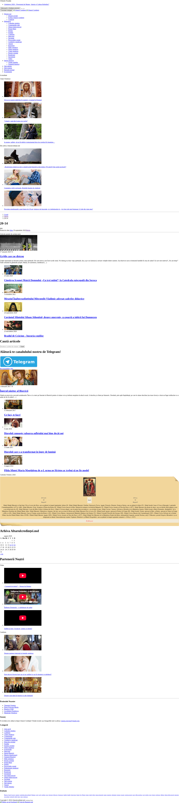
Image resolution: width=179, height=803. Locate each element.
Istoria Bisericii (9, 753)
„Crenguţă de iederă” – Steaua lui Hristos (17, 586)
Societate (11, 38)
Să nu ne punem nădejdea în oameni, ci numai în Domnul (23, 100)
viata (21, 796)
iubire (93, 795)
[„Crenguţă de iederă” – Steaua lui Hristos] (22, 583)
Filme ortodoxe (13, 49)
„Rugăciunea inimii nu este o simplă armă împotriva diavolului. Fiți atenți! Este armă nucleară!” (35, 167)
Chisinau (33, 795)
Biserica (6, 795)
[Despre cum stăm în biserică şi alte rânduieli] (22, 692)
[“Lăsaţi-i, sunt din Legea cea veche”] (22, 117)
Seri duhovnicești (9, 775)
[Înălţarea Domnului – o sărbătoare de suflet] (22, 604)
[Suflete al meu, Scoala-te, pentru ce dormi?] (22, 625)
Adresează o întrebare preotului (10, 8)
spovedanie (7, 796)
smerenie (176, 795)
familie (69, 795)
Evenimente (8, 72)
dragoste (51, 795)
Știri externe (8, 68)
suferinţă (12, 796)
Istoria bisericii (9, 60)
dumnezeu (60, 795)
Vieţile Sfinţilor (9, 787)
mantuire (109, 795)
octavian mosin (128, 795)
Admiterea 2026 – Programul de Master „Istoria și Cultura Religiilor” (26, 4)
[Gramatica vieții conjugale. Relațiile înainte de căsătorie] (22, 184)
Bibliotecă (7, 21)
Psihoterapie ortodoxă (11, 768)
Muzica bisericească (10, 755)
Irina (11, 230)
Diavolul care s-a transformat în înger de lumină (30, 451)
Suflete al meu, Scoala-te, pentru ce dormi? (18, 629)
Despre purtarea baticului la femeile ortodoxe (18, 653)
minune (119, 795)
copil (40, 795)
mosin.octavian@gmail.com (70, 721)
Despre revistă (13, 16)
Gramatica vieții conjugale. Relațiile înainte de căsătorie (22, 188)
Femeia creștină (9, 746)
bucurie (13, 795)
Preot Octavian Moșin (11, 707)
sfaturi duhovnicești (169, 795)
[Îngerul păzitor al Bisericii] (18, 384)
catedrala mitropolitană (25, 795)
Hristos (83, 795)
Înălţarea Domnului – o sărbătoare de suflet (18, 607)
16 (14, 545)
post (144, 795)
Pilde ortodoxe (13, 47)
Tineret (10, 44)
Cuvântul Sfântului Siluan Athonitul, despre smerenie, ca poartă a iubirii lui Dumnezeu (50, 317)
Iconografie (8, 749)
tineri (19, 796)
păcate (153, 795)
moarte (122, 795)
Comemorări (8, 736)
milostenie (114, 795)
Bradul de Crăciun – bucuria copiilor (24, 335)
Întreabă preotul (9, 70)
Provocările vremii (14, 40)
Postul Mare (12, 29)
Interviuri (11, 36)
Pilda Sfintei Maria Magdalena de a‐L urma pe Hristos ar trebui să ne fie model (46, 470)
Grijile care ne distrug (12, 256)
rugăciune (157, 795)
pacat (133, 795)
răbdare (162, 795)
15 (12, 545)
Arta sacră (7, 729)
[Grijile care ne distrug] (18, 250)
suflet (16, 796)
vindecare (25, 796)
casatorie (17, 795)
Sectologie (11, 57)
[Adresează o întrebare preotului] (21, 8)
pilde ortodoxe (138, 795)
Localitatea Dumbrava (11, 711)
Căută (22, 346)
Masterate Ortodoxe (10, 713)
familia (65, 795)
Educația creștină (9, 742)
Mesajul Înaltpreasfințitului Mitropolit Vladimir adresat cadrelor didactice (44, 298)
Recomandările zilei (6, 369)
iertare (87, 795)
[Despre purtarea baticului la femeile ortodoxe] (22, 650)
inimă (90, 795)
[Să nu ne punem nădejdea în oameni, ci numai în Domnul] (22, 96)
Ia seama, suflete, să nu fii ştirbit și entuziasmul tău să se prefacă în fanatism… (29, 142)
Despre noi (7, 14)
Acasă (6, 214)
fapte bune (73, 795)
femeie (78, 795)
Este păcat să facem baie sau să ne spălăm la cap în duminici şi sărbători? (27, 674)
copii (37, 795)
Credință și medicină (15, 42)
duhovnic (55, 795)
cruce (47, 795)
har (81, 795)
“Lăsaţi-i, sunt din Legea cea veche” (16, 121)
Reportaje (11, 46)
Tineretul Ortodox (10, 705)
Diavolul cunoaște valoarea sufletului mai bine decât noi (33, 433)
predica (147, 795)
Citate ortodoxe (13, 51)
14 (10, 545)
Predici (10, 31)
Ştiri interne (8, 66)
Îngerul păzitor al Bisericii (14, 391)
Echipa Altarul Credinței (16, 18)
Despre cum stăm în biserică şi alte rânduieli (18, 695)
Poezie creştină (13, 53)
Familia (10, 32)
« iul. (1, 554)
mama (105, 795)
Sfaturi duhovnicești (14, 27)
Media (6, 216)
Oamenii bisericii (13, 64)
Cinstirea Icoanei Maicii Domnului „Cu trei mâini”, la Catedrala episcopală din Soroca (50, 280)
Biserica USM (8, 709)
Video (10, 59)
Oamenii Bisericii (10, 757)
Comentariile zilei (14, 25)
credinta (43, 795)
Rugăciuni (11, 55)
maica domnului (99, 795)
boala (9, 795)
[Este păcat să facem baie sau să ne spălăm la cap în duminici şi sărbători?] (22, 671)
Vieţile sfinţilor (13, 62)
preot (150, 795)
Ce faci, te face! (12, 414)
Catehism (11, 34)
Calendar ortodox (14, 23)
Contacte (11, 19)
